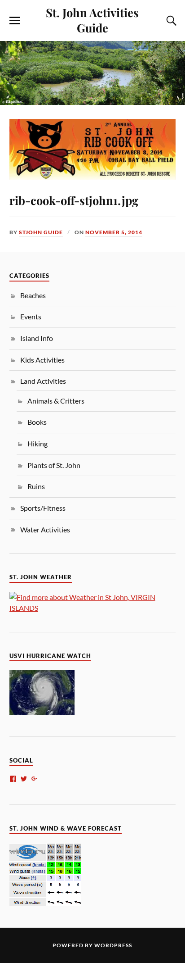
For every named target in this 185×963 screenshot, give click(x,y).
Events (30, 316)
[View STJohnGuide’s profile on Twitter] (23, 778)
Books (37, 422)
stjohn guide (41, 232)
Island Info (36, 338)
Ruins (36, 486)
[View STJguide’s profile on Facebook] (13, 778)
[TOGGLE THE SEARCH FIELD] (170, 21)
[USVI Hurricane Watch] (42, 712)
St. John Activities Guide (92, 20)
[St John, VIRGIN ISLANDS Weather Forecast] (92, 608)
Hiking (37, 443)
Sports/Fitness (43, 508)
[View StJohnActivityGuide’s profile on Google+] (34, 778)
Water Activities (45, 529)
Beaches (33, 295)
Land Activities (43, 381)
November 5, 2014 (113, 232)
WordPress (113, 945)
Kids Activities (42, 359)
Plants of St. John (53, 465)
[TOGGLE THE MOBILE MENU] (14, 21)
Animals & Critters (55, 400)
